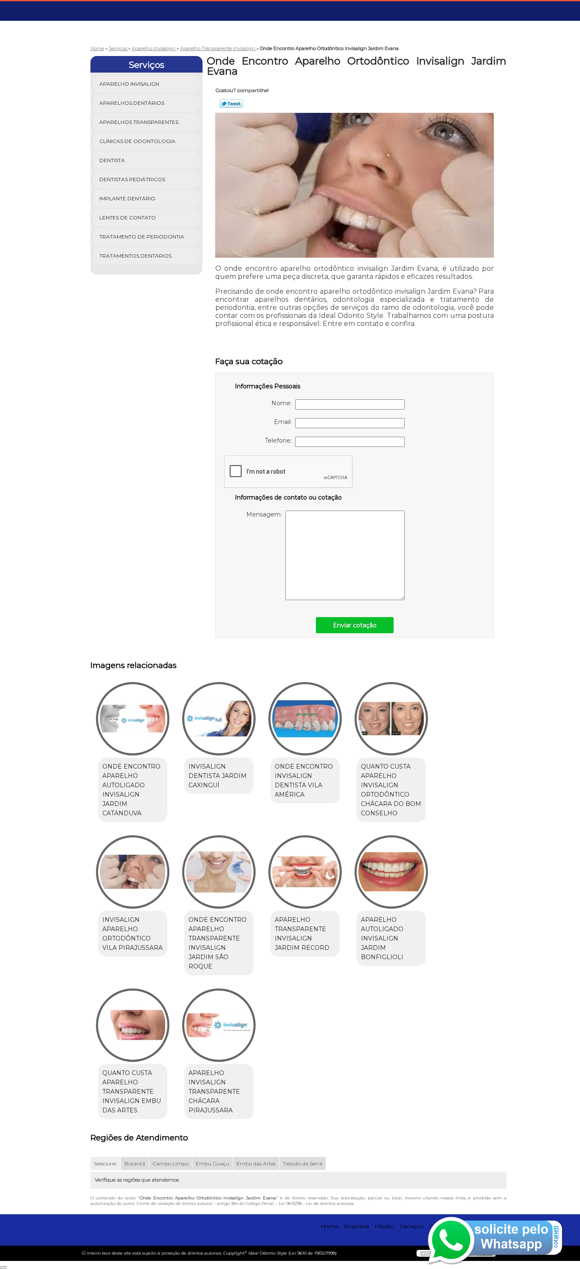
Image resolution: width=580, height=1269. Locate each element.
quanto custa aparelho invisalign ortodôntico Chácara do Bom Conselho (391, 790)
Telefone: (280, 440)
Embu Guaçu (212, 1163)
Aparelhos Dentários (131, 103)
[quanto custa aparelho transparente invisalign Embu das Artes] (132, 1025)
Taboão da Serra (302, 1163)
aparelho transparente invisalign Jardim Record (302, 934)
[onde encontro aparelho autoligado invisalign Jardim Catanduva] (132, 718)
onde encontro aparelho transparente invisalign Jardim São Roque (218, 943)
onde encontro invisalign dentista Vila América (304, 780)
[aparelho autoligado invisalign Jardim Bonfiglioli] (391, 872)
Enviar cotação (355, 625)
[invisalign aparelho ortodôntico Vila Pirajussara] (132, 872)
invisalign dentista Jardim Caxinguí (218, 776)
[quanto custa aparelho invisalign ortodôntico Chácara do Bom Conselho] (391, 718)
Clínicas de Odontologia (137, 141)
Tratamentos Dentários (135, 256)
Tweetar (231, 103)
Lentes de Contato (127, 217)
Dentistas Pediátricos (132, 179)
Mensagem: (265, 514)
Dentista (112, 160)
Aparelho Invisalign (129, 84)
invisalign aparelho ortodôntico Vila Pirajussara (132, 934)
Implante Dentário (127, 198)
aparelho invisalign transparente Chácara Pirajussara (214, 1091)
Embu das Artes (256, 1163)
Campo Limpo (170, 1163)
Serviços (146, 65)
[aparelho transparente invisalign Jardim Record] (305, 872)
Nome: (283, 403)
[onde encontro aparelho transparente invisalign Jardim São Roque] (219, 872)
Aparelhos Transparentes (138, 122)
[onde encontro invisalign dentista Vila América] (305, 718)
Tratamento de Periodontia (141, 236)
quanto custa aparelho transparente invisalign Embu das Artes (131, 1091)
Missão (384, 1226)
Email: (284, 422)
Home (329, 1226)
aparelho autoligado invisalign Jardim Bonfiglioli (382, 938)
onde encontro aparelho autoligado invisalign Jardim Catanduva (131, 790)
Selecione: (105, 1163)
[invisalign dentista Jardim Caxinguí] (219, 718)
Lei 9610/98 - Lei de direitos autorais (316, 1203)
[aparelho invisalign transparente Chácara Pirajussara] (219, 1025)
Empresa (356, 1226)
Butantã (134, 1163)
